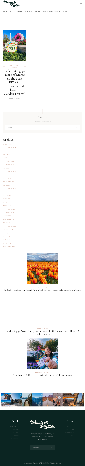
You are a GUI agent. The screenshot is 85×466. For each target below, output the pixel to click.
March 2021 (7, 205)
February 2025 (9, 161)
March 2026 (8, 144)
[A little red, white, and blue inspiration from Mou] (16, 399)
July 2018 (6, 240)
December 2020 (9, 216)
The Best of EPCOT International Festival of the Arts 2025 (42, 375)
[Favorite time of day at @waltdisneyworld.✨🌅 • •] (79, 399)
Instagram (15, 426)
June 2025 (7, 151)
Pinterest (15, 435)
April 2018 (7, 243)
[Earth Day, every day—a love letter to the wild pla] (68, 399)
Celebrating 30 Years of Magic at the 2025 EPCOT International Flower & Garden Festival (15, 82)
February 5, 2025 (42, 372)
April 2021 (7, 202)
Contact (70, 435)
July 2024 (7, 178)
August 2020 (8, 229)
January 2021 (8, 212)
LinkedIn (15, 438)
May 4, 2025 (42, 287)
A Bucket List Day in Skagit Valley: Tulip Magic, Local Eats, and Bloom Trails (42, 289)
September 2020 (9, 226)
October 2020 (8, 222)
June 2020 (7, 236)
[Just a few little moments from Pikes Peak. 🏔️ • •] (6, 399)
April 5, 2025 (14, 98)
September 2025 (9, 147)
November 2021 (9, 182)
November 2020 (9, 219)
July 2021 (6, 192)
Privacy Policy (70, 429)
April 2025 (7, 158)
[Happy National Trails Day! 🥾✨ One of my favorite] (27, 399)
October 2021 (8, 185)
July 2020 (7, 233)
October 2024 (9, 168)
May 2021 (6, 199)
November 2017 (9, 246)
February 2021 (9, 209)
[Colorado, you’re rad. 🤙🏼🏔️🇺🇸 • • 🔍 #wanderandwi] (37, 399)
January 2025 (8, 164)
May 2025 (6, 154)
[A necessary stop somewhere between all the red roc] (47, 399)
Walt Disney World (14, 66)
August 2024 (8, 175)
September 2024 (9, 171)
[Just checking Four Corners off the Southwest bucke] (58, 399)
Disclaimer (70, 432)
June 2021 (7, 195)
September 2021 (9, 188)
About (70, 426)
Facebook (15, 429)
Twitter (15, 432)
